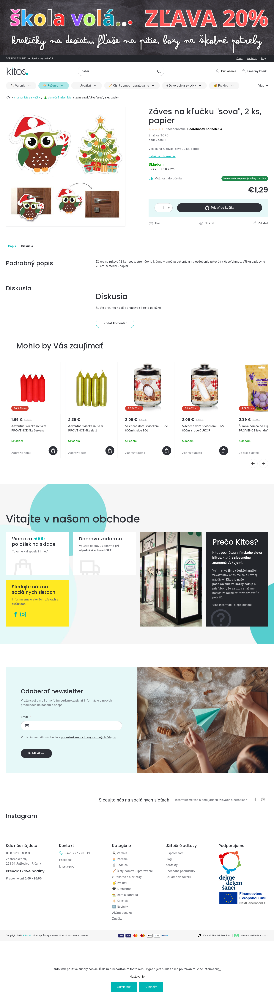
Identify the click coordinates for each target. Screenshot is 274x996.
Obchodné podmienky (180, 871)
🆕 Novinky (120, 907)
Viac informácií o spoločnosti (232, 605)
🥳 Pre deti (119, 883)
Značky (117, 918)
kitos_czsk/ (67, 866)
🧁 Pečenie (119, 859)
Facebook (66, 860)
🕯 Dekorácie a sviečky (127, 877)
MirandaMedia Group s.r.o (254, 935)
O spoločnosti (175, 853)
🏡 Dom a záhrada (125, 895)
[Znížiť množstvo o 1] (158, 208)
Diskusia (27, 246)
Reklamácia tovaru (178, 877)
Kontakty (252, 58)
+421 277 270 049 (77, 853)
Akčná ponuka (122, 912)
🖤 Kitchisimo (121, 889)
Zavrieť (170, 228)
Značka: (159, 135)
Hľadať (159, 71)
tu (219, 969)
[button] (34, 450)
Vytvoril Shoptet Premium (217, 935)
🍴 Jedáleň (120, 865)
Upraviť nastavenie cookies (73, 935)
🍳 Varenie (119, 853)
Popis (12, 246)
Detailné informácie (162, 156)
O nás (240, 58)
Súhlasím (151, 987)
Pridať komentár (115, 323)
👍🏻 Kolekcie (120, 901)
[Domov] (8, 97)
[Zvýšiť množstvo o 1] (168, 208)
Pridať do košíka (222, 207)
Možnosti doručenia (168, 178)
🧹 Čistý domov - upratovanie (132, 871)
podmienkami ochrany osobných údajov (88, 737)
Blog (263, 58)
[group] (34, 410)
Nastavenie (137, 976)
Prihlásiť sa (36, 753)
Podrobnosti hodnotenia (204, 129)
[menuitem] (21, 85)
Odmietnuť (124, 987)
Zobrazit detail (21, 452)
